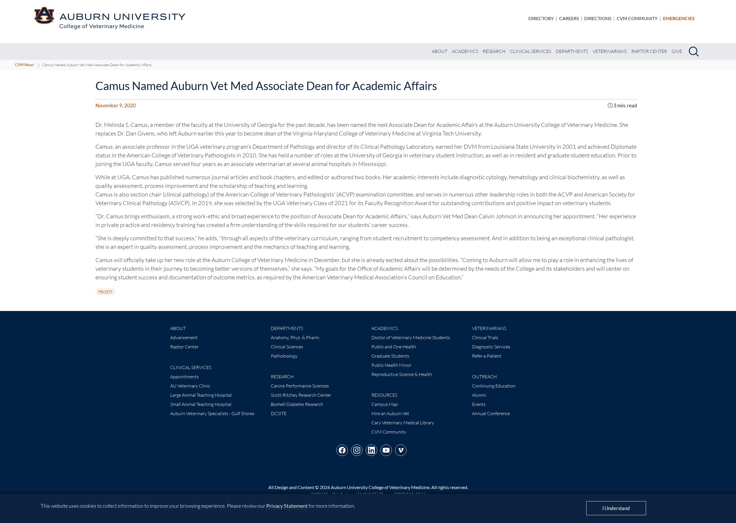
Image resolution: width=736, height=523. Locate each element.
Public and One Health (393, 347)
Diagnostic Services (491, 347)
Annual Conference (491, 413)
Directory (541, 18)
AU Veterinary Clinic (190, 386)
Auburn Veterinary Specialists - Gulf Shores (212, 413)
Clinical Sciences (287, 347)
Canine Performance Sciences (300, 386)
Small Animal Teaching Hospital (200, 404)
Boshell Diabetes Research (297, 404)
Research (494, 51)
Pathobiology (284, 356)
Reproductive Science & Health (401, 374)
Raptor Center (649, 51)
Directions (597, 18)
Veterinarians (610, 51)
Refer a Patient (486, 356)
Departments (572, 51)
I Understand (616, 508)
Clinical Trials (485, 337)
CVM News (24, 64)
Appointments (184, 376)
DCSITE (278, 413)
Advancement (184, 337)
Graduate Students (390, 356)
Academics (465, 51)
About (439, 51)
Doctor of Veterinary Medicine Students (410, 337)
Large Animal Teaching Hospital (201, 395)
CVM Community (637, 18)
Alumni (479, 395)
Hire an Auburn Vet (390, 413)
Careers (569, 18)
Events (479, 404)
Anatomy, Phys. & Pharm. (295, 337)
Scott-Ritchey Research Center (301, 395)
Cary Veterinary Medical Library (402, 422)
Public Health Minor (391, 365)
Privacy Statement (287, 506)
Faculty (105, 291)
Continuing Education (493, 386)
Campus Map (384, 404)
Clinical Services (530, 51)
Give (677, 51)
